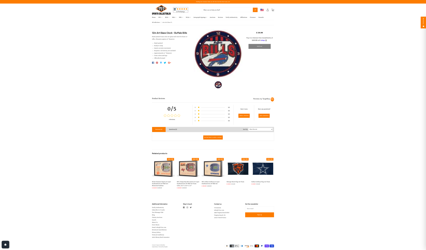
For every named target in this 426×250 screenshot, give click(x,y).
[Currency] (262, 10)
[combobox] (230, 10)
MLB (166, 17)
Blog (153, 215)
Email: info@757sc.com (159, 227)
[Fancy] (161, 63)
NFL (159, 17)
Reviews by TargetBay (261, 99)
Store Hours (155, 225)
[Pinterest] (157, 63)
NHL (180, 17)
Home (154, 17)
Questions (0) (173, 129)
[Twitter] (165, 63)
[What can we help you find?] (230, 10)
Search (154, 220)
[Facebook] (153, 63)
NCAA (188, 17)
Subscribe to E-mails (158, 210)
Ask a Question (264, 115)
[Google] (169, 63)
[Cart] (273, 10)
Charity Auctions (157, 217)
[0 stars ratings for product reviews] (172, 116)
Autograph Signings (199, 17)
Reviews (220, 17)
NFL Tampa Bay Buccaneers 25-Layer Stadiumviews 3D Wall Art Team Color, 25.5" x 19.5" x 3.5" (188, 184)
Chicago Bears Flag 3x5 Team (235, 182)
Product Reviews (158, 99)
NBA (173, 17)
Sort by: (245, 129)
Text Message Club (157, 212)
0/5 (172, 109)
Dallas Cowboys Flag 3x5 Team (260, 182)
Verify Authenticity (231, 17)
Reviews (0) (158, 129)
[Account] (268, 10)
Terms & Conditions (158, 235)
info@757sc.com (219, 210)
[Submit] (255, 10)
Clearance (253, 17)
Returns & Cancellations (159, 230)
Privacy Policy (156, 232)
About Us (155, 222)
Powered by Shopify (163, 246)
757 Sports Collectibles (160, 245)
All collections (156, 22)
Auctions (212, 17)
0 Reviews (172, 119)
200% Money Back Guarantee (161, 237)
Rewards (261, 17)
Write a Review (244, 115)
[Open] (5, 244)
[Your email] (259, 208)
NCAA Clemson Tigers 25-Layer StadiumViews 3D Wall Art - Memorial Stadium (161, 184)
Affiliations (243, 17)
